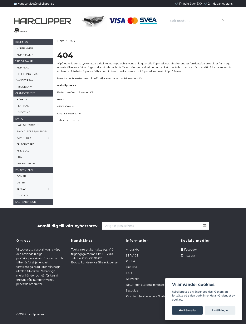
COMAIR (22, 190)
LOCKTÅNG (23, 126)
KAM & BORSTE (26, 152)
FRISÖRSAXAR (24, 75)
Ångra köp (133, 264)
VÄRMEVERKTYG (25, 107)
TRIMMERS (21, 56)
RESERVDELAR (26, 178)
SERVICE (132, 270)
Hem (60, 55)
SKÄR (20, 171)
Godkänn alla (187, 310)
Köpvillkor (132, 293)
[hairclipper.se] (80, 21)
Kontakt (131, 275)
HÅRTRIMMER (25, 62)
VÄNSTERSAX (25, 94)
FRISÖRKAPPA (25, 158)
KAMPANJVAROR (25, 216)
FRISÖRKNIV (24, 101)
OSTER (21, 197)
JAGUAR (22, 203)
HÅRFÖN (22, 113)
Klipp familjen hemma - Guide (146, 311)
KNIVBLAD (23, 165)
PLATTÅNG (23, 120)
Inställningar (220, 310)
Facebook (190, 264)
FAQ (129, 287)
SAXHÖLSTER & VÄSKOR (32, 146)
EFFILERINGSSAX (27, 88)
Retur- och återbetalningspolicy (147, 299)
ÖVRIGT (19, 133)
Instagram (190, 270)
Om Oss (131, 281)
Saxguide (132, 305)
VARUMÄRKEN (24, 184)
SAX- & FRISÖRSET (28, 139)
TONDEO (22, 209)
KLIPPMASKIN (25, 69)
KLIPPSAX (23, 82)
